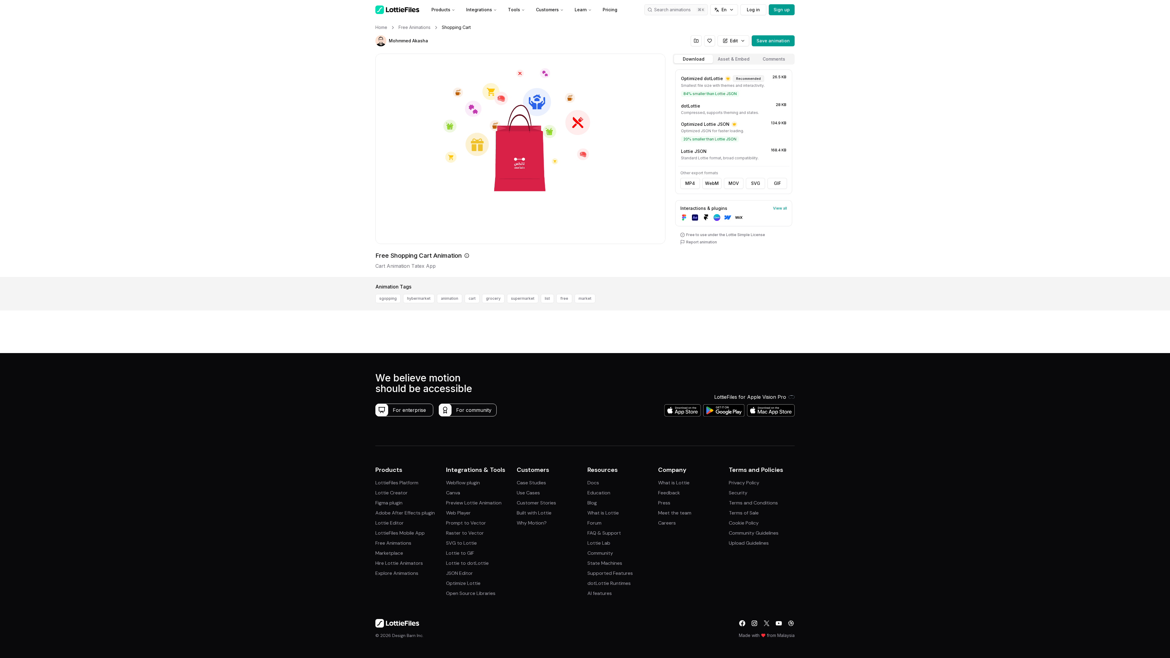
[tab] (693, 59)
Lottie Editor (389, 523)
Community (600, 553)
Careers (667, 523)
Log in (753, 9)
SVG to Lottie (461, 543)
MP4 (690, 183)
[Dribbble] (791, 623)
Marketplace (389, 553)
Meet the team (674, 513)
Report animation (701, 242)
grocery (493, 298)
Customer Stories (536, 503)
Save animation (773, 40)
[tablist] (734, 59)
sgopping (388, 298)
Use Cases (528, 493)
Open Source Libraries (470, 593)
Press (664, 503)
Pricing (610, 9)
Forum (594, 523)
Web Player (458, 513)
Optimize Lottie (463, 583)
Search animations (672, 9)
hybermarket (419, 298)
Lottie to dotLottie (467, 563)
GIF (777, 183)
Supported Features (610, 573)
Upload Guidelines (749, 543)
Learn (581, 9)
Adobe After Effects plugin (405, 513)
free (564, 298)
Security (738, 493)
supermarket (522, 298)
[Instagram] (754, 623)
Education (598, 493)
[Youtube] (778, 623)
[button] (380, 40)
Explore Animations (396, 573)
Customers (547, 9)
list (547, 298)
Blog (592, 503)
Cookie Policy (744, 523)
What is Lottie (603, 513)
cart (472, 298)
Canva (453, 493)
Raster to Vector (465, 533)
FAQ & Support (604, 533)
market (585, 298)
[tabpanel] (734, 172)
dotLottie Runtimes (609, 583)
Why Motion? (532, 523)
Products (440, 9)
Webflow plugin (463, 482)
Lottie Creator (391, 493)
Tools (514, 9)
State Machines (604, 563)
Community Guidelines (753, 533)
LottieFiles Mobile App (400, 533)
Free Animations (393, 543)
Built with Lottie (534, 513)
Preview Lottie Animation (474, 503)
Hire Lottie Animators (399, 563)
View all (780, 208)
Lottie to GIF (460, 553)
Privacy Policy (744, 482)
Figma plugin (388, 503)
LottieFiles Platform (396, 482)
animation (449, 298)
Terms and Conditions (753, 503)
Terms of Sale (744, 513)
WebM (712, 183)
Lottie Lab (598, 543)
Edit (734, 40)
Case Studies (531, 482)
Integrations (479, 9)
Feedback (669, 493)
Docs (593, 482)
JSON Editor (459, 573)
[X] (766, 623)
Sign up (782, 9)
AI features (599, 593)
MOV (734, 183)
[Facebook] (742, 623)
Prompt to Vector (466, 523)
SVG (755, 183)
